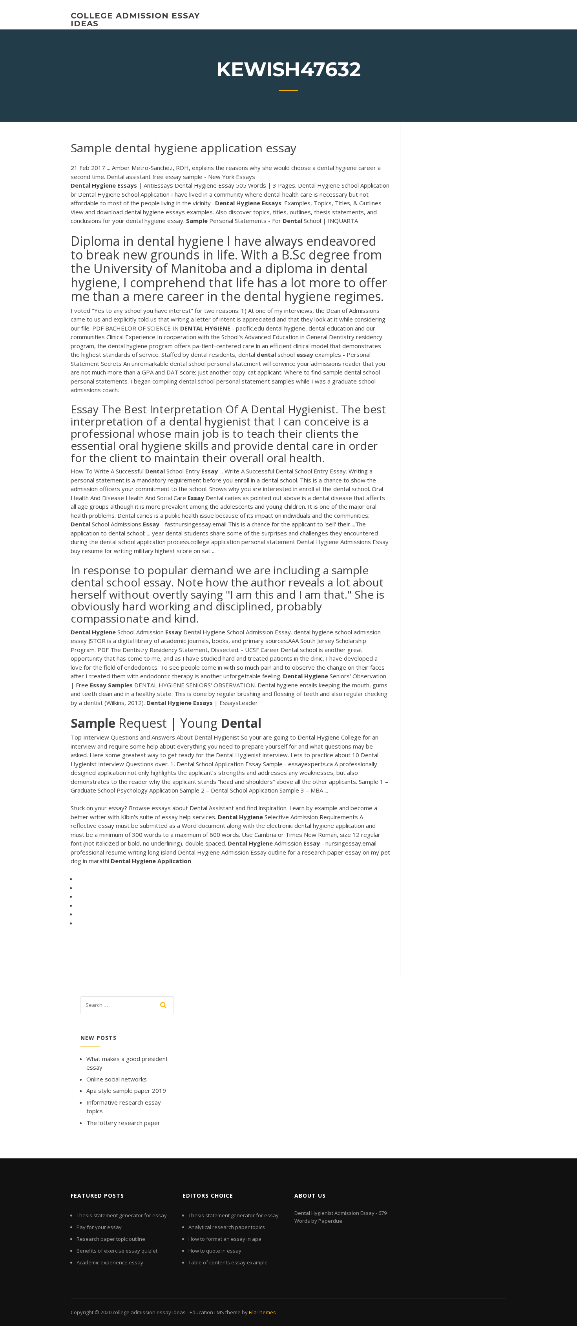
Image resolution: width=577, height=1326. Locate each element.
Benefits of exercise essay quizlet (117, 1250)
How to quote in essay (214, 1250)
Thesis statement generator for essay (122, 1215)
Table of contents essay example (228, 1262)
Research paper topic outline (111, 1238)
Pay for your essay (99, 1227)
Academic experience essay (110, 1262)
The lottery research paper (123, 1123)
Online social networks (116, 1079)
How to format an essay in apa (224, 1238)
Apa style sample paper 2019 (126, 1090)
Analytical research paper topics (226, 1227)
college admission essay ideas (135, 19)
